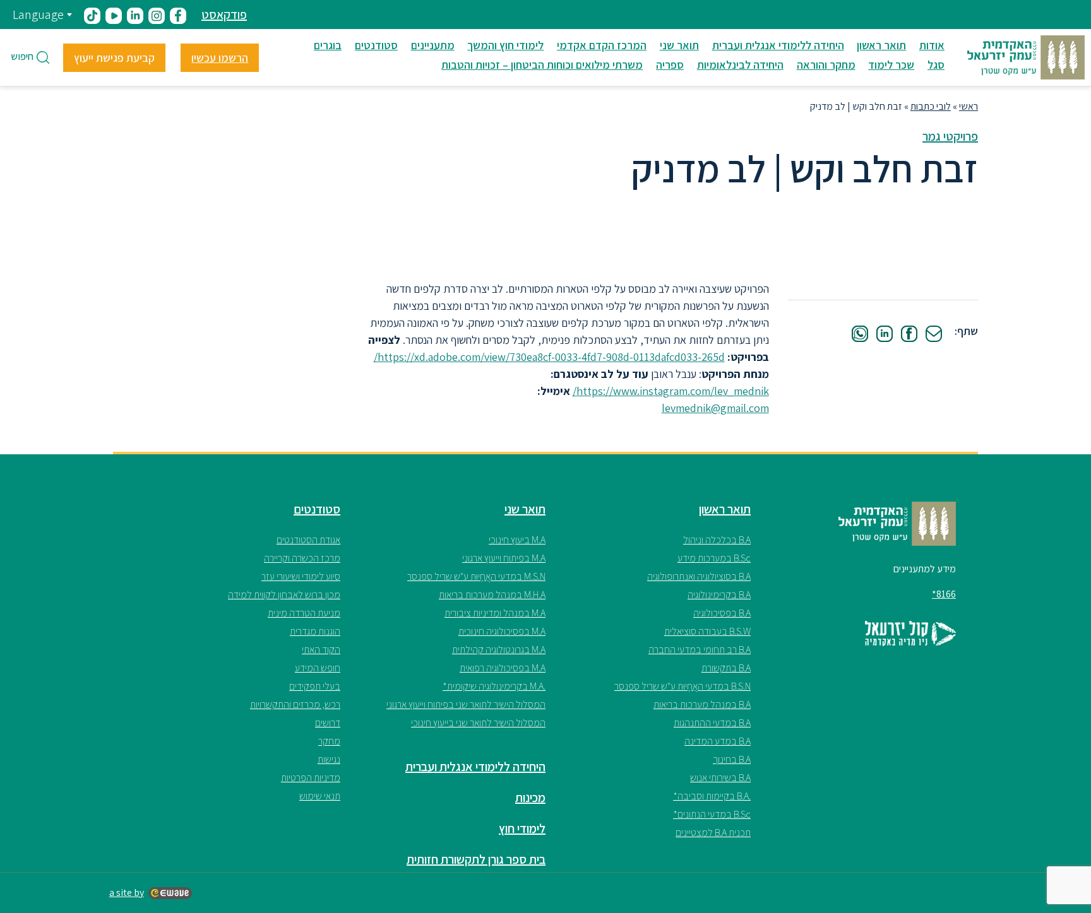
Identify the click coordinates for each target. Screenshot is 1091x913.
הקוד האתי (321, 649)
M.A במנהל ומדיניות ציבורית (495, 613)
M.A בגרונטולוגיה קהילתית (499, 649)
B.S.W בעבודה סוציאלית (707, 631)
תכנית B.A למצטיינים (713, 832)
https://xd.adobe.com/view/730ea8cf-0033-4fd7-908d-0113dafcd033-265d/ (549, 357)
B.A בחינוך (732, 759)
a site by (126, 892)
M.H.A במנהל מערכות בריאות (492, 594)
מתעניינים (433, 45)
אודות (932, 45)
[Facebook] (909, 334)
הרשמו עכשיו (219, 57)
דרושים (327, 722)
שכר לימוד (891, 64)
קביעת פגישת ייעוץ (114, 57)
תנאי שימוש (319, 796)
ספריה (670, 64)
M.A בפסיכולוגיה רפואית (503, 667)
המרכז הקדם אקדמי (602, 45)
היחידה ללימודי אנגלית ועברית (778, 45)
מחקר (329, 741)
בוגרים (328, 45)
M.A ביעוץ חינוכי (517, 539)
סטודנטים (376, 45)
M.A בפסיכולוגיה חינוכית (502, 631)
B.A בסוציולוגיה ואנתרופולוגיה (699, 576)
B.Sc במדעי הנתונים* (712, 814)
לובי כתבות (930, 106)
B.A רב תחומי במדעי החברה (699, 649)
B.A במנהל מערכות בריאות (702, 704)
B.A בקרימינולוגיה (719, 594)
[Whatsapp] (860, 334)
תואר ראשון (881, 45)
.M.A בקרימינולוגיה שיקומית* (494, 686)
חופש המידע (317, 667)
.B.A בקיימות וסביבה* (712, 796)
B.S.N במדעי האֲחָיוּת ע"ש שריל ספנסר (682, 686)
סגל (936, 64)
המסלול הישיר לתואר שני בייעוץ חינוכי (478, 722)
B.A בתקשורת (726, 667)
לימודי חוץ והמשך (505, 45)
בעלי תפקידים (314, 686)
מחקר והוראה (826, 64)
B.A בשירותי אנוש (720, 777)
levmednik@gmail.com (715, 408)
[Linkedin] (884, 334)
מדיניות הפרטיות (310, 777)
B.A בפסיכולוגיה (722, 613)
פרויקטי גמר (950, 136)
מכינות (530, 797)
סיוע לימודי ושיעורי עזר (300, 576)
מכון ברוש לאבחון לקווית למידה (284, 594)
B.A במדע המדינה (717, 741)
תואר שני (679, 45)
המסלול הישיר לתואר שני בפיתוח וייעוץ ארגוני (466, 704)
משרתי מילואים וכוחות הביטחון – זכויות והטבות (542, 64)
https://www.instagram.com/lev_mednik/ (671, 391)
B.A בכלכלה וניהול (717, 539)
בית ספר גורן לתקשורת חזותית (476, 859)
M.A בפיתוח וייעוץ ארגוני (504, 558)
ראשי (968, 106)
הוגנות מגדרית (315, 631)
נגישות (329, 759)
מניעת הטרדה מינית (304, 613)
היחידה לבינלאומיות (740, 64)
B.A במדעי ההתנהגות (712, 722)
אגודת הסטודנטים (308, 539)
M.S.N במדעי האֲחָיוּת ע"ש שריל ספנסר (476, 576)
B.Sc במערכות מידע (714, 558)
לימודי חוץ (522, 828)
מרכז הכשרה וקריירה (302, 558)
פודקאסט (224, 14)
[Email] (934, 334)
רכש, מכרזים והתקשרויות (295, 704)
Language (38, 14)
